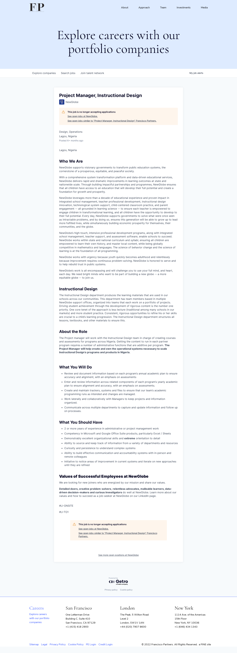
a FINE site (205, 644)
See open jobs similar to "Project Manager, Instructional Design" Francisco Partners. (112, 120)
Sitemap (34, 644)
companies (44, 73)
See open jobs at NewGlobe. (83, 116)
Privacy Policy (58, 644)
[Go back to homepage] (36, 7)
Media (204, 7)
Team (163, 7)
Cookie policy (126, 590)
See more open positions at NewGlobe (118, 555)
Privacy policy (111, 590)
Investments (184, 7)
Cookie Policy (76, 644)
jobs (68, 73)
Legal (44, 644)
